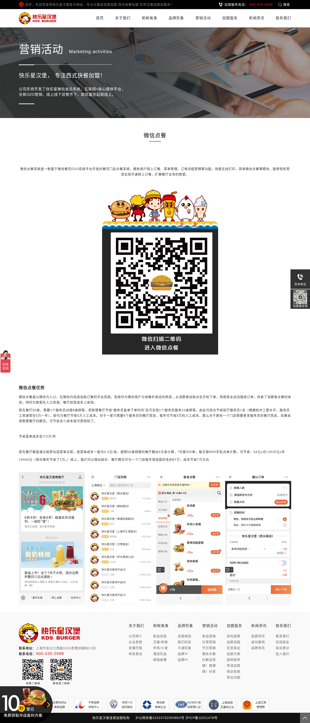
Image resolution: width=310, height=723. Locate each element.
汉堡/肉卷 (160, 642)
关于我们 (122, 18)
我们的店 (184, 642)
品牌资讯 (258, 648)
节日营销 (209, 648)
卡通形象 (184, 648)
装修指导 (233, 660)
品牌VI (183, 654)
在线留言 (282, 642)
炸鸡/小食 (160, 648)
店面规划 (184, 636)
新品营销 (209, 636)
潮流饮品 (160, 654)
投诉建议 (282, 648)
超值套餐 (160, 660)
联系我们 (283, 18)
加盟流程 (233, 642)
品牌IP (183, 660)
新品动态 (160, 636)
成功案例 (258, 642)
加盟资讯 (258, 636)
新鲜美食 (149, 18)
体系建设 (135, 654)
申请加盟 (233, 665)
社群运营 (209, 660)
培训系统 (233, 671)
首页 (100, 18)
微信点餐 (209, 654)
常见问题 (233, 677)
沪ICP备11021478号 (202, 718)
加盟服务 (230, 18)
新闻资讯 (256, 18)
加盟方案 (233, 654)
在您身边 (233, 648)
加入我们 (282, 654)
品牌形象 (176, 18)
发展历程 (135, 648)
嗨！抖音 (209, 671)
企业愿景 (135, 642)
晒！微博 (209, 665)
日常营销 (209, 642)
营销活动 (203, 18)
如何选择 (233, 636)
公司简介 (135, 636)
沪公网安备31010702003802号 (160, 718)
